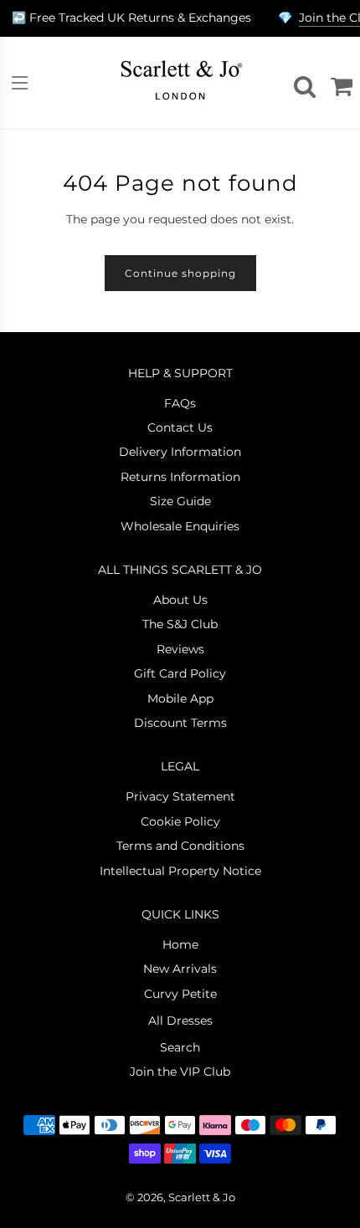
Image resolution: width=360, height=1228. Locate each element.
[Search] (302, 82)
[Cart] (339, 82)
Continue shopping (180, 273)
